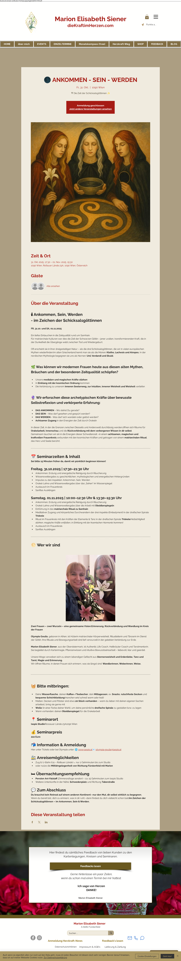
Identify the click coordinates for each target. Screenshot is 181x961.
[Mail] (130, 938)
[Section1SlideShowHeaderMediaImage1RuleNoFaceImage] (90, 907)
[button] (147, 16)
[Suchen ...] (111, 933)
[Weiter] (169, 873)
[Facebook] (33, 937)
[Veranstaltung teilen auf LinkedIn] (46, 822)
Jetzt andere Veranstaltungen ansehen (90, 109)
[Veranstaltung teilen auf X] (39, 822)
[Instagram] (39, 937)
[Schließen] (177, 956)
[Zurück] (11, 873)
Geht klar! (167, 956)
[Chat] (142, 938)
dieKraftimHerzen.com (90, 25)
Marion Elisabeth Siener (90, 19)
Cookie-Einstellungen (147, 956)
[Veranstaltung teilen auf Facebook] (32, 822)
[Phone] (136, 938)
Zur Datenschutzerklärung (55, 957)
